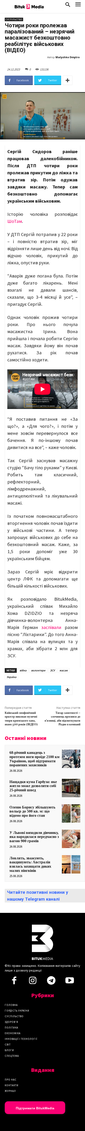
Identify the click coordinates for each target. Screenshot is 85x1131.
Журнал (10, 1091)
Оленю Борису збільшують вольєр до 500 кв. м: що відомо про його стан (32, 811)
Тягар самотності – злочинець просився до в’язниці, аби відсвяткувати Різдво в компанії (62, 718)
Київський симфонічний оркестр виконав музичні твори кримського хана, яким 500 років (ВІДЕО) (21, 718)
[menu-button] (78, 6)
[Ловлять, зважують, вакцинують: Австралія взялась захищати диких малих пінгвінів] (71, 864)
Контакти (11, 1085)
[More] (67, 80)
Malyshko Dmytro (67, 57)
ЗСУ (52, 670)
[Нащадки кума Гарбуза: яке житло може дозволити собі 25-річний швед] (71, 788)
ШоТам (14, 221)
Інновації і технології (21, 1039)
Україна (11, 677)
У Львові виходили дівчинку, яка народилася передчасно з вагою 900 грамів (34, 837)
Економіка (13, 1033)
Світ (8, 1044)
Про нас (11, 1079)
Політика (11, 1027)
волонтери (38, 670)
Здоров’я (11, 1022)
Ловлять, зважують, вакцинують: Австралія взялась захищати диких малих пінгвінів (30, 864)
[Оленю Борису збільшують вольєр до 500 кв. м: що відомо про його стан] (71, 813)
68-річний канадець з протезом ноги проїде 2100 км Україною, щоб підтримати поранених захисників (34, 759)
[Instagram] (33, 982)
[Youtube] (70, 982)
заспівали (53, 627)
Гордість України (17, 1010)
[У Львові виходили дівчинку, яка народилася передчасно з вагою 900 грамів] (71, 839)
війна (23, 670)
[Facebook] (14, 982)
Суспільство (14, 19)
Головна (11, 1005)
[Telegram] (51, 982)
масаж (64, 670)
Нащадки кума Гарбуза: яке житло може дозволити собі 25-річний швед (33, 786)
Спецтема (12, 1056)
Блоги (9, 1050)
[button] (67, 5)
